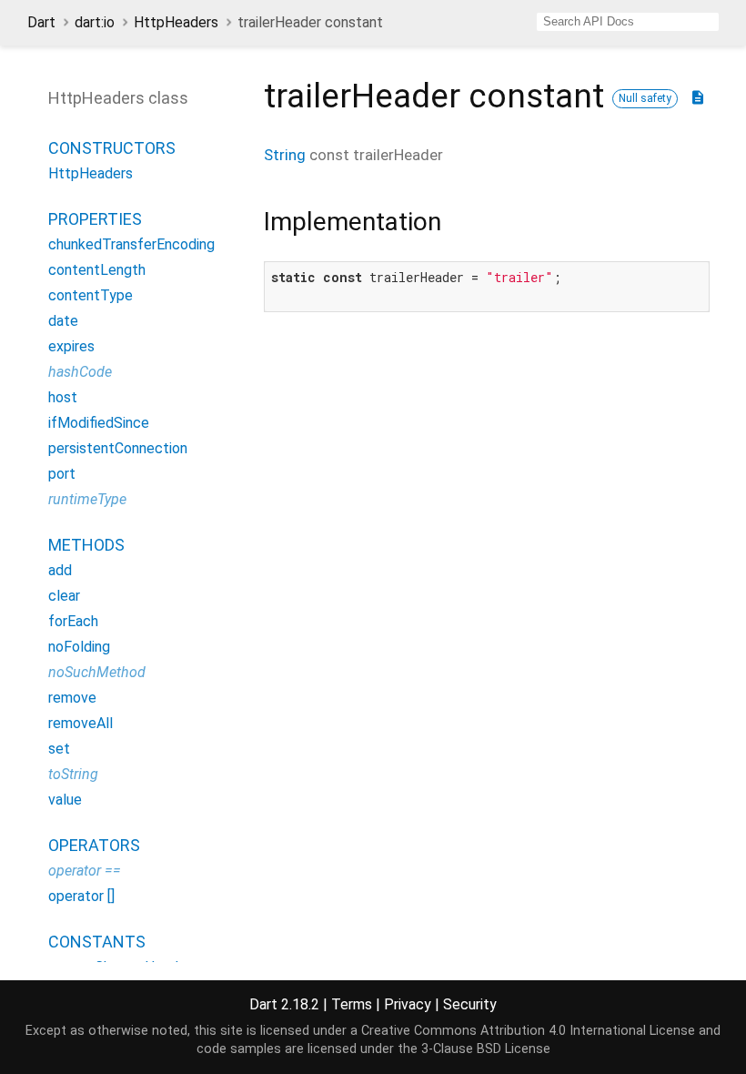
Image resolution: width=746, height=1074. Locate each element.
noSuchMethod (97, 672)
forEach (73, 621)
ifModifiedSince (98, 422)
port (62, 473)
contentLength (97, 270)
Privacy (407, 1004)
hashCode (80, 371)
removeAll (80, 723)
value (65, 799)
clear (64, 595)
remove (72, 697)
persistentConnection (117, 448)
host (62, 397)
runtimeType (87, 499)
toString (73, 774)
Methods (86, 544)
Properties (95, 218)
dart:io (95, 22)
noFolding (79, 646)
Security (470, 1004)
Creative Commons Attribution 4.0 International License (528, 1031)
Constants (97, 941)
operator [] (81, 896)
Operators (94, 845)
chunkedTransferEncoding (131, 244)
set (59, 748)
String (285, 155)
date (63, 320)
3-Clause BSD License (485, 1049)
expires (71, 346)
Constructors (112, 147)
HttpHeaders (176, 22)
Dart (41, 22)
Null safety (645, 98)
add (60, 570)
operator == (84, 870)
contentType (90, 295)
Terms (351, 1004)
